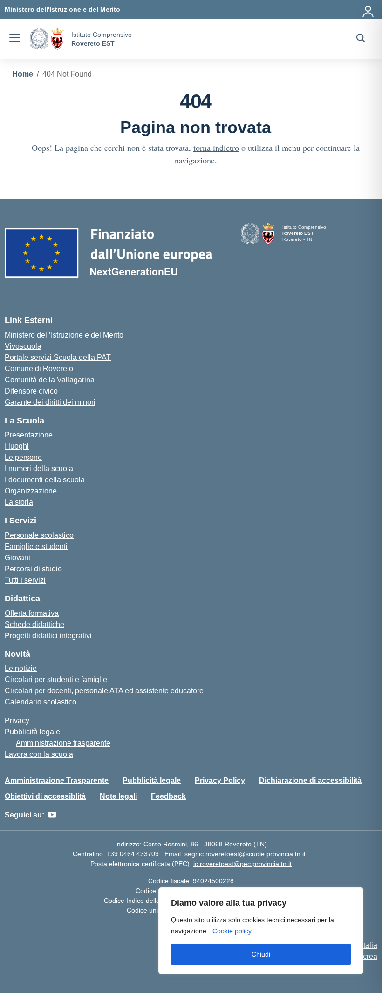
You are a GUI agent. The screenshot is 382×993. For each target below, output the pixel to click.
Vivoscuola (23, 346)
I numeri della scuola (39, 468)
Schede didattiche (34, 624)
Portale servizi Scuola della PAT (58, 357)
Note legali (118, 796)
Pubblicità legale (32, 732)
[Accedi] (368, 9)
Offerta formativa (32, 613)
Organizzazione (31, 491)
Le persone (23, 457)
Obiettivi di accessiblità (45, 796)
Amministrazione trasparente (63, 743)
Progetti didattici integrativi (48, 636)
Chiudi (261, 954)
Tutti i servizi (25, 580)
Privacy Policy (220, 780)
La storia (19, 502)
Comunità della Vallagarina (50, 380)
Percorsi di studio (33, 569)
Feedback (168, 796)
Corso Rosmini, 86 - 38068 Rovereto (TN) (205, 844)
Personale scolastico (39, 535)
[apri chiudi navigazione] (14, 39)
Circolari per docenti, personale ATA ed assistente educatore (104, 691)
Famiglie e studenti (36, 546)
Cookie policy (232, 931)
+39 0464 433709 (133, 854)
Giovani (17, 558)
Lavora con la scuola (39, 754)
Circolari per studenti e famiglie (56, 679)
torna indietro (216, 147)
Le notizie (21, 668)
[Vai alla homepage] (47, 39)
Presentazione (29, 435)
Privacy (17, 721)
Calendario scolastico (40, 702)
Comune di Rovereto (39, 369)
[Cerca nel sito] (361, 39)
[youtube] (52, 815)
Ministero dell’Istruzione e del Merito (64, 335)
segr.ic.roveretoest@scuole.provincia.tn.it (245, 854)
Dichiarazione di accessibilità (310, 780)
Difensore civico (31, 391)
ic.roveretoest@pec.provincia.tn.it (242, 863)
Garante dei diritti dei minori (50, 402)
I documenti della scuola (45, 480)
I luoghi (17, 446)
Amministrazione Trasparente (57, 780)
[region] (260, 930)
